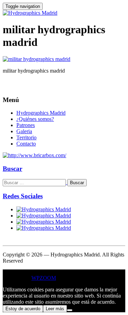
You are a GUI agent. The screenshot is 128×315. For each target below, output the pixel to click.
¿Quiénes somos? (35, 119)
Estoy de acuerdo (22, 308)
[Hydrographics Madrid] (30, 13)
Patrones (25, 125)
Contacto (26, 144)
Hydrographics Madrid (41, 113)
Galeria (24, 131)
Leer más (55, 308)
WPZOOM (43, 278)
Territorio (26, 137)
